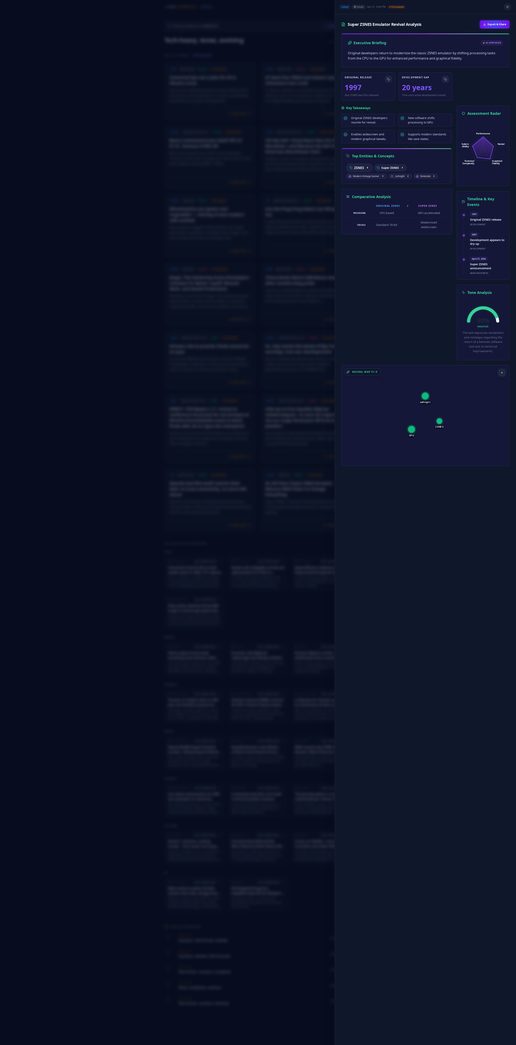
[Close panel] (507, 6)
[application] (483, 149)
